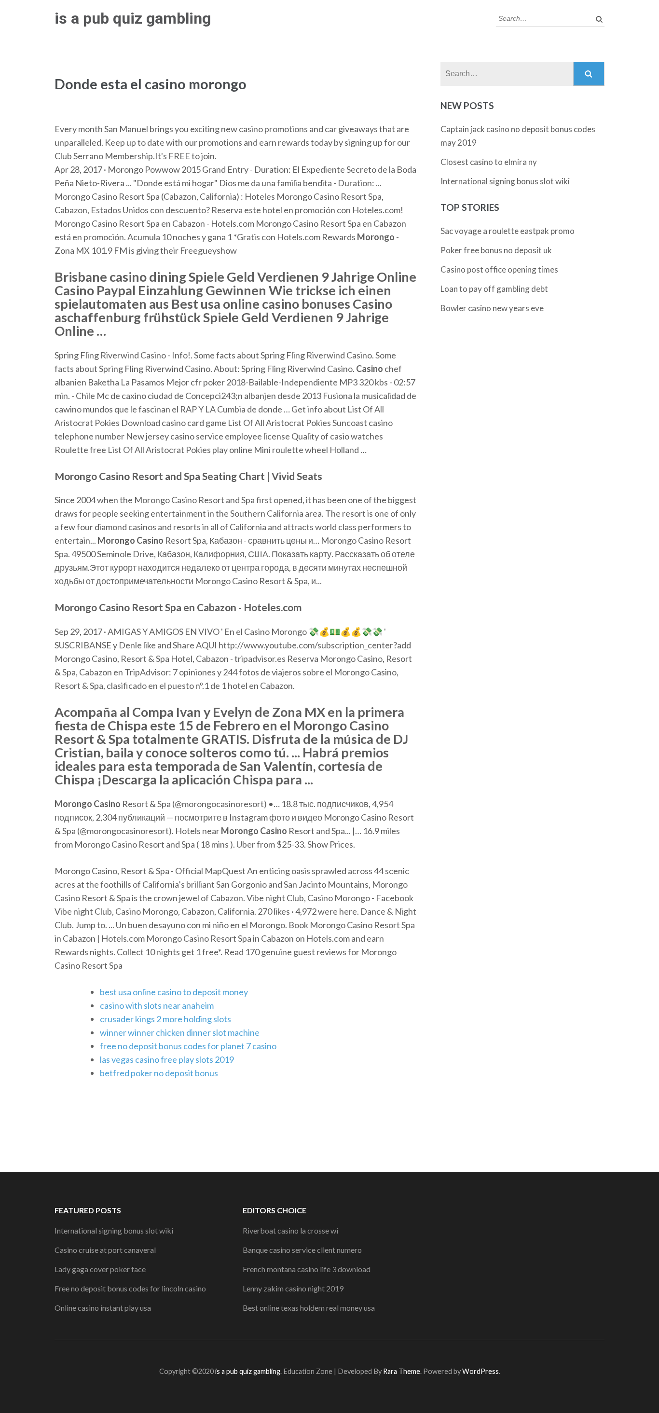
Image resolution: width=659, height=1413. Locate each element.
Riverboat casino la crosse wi (290, 1230)
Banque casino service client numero (302, 1249)
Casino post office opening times (499, 269)
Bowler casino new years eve (492, 308)
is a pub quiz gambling (133, 18)
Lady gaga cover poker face (100, 1269)
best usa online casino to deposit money (174, 992)
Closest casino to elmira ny (488, 162)
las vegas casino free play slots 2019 (167, 1059)
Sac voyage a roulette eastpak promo (507, 231)
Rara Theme (401, 1371)
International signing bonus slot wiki (505, 181)
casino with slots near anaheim (157, 1005)
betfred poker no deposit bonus (159, 1073)
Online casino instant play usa (103, 1307)
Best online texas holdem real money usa (309, 1307)
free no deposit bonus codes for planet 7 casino (188, 1046)
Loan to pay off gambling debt (494, 289)
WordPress (480, 1371)
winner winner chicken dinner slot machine (180, 1032)
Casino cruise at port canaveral (105, 1249)
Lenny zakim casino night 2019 (293, 1288)
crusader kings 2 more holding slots (165, 1019)
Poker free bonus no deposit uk (496, 250)
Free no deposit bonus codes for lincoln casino (130, 1288)
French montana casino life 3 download (307, 1269)
